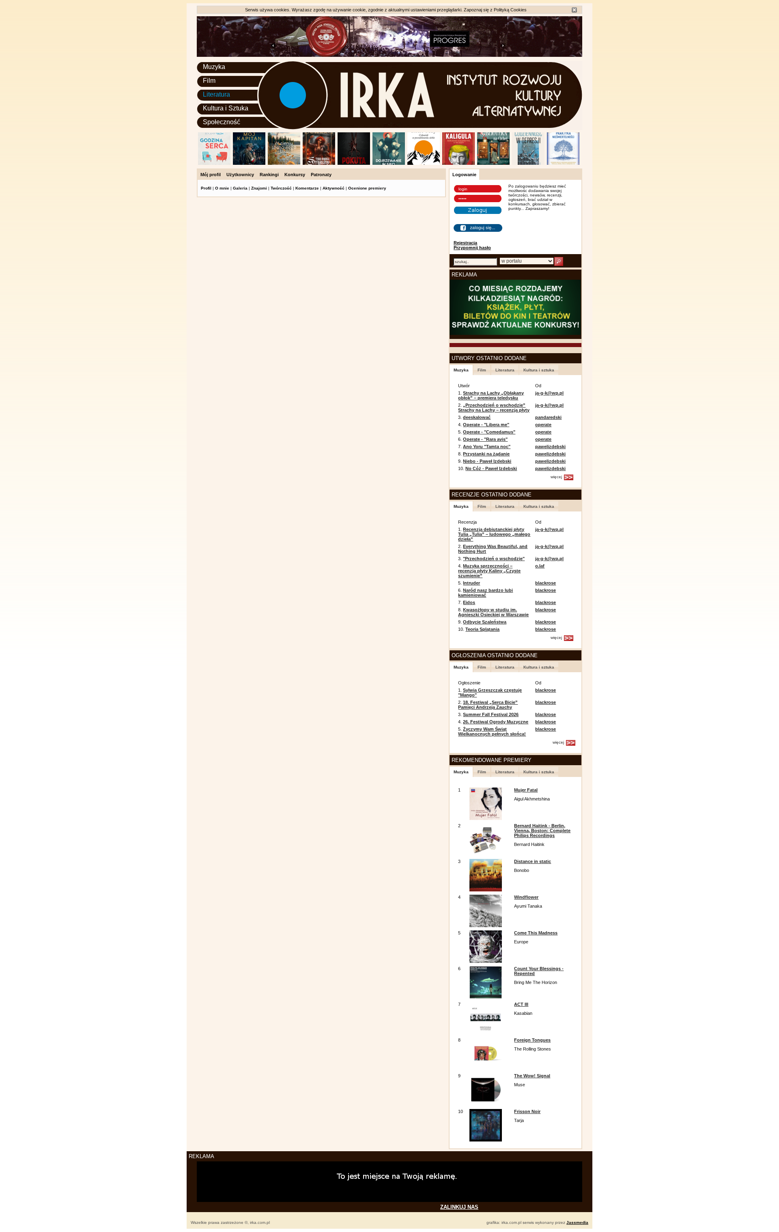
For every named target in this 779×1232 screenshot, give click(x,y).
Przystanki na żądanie (486, 453)
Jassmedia (577, 1222)
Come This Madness (535, 932)
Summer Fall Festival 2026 (491, 714)
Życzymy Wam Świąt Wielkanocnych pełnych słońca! (492, 731)
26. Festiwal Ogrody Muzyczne (495, 721)
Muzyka (214, 66)
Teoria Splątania (482, 629)
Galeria (240, 188)
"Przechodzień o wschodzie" (494, 558)
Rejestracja (465, 242)
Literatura (216, 94)
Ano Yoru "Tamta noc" (486, 446)
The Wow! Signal (532, 1075)
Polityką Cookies (510, 9)
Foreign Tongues (532, 1040)
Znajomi (259, 188)
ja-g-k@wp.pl (549, 393)
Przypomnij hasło (472, 247)
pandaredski (548, 417)
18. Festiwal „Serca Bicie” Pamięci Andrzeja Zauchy (488, 705)
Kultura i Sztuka (225, 108)
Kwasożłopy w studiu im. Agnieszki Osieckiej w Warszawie (493, 612)
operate (543, 424)
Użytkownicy (240, 174)
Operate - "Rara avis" (485, 439)
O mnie (222, 188)
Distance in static (532, 861)
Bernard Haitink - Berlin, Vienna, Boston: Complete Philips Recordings (542, 830)
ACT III (521, 1004)
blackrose (545, 582)
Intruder (471, 582)
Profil (206, 188)
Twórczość (281, 188)
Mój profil (210, 174)
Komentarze (307, 188)
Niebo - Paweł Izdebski (487, 461)
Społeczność (221, 122)
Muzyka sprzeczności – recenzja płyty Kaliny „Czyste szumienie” (489, 570)
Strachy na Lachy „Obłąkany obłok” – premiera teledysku (491, 395)
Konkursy (294, 174)
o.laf (539, 565)
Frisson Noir (527, 1111)
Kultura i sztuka (538, 370)
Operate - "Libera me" (486, 424)
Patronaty (321, 174)
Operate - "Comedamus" (489, 431)
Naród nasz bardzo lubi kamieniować (485, 593)
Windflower (526, 897)
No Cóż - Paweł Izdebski (491, 468)
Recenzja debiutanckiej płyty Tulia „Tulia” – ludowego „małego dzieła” (494, 534)
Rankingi (269, 174)
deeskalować (477, 417)
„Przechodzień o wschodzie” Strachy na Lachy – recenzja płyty (493, 407)
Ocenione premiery (367, 188)
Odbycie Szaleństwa (484, 621)
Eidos (469, 602)
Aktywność (333, 188)
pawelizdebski (550, 446)
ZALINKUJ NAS (459, 1207)
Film (209, 80)
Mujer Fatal (526, 790)
